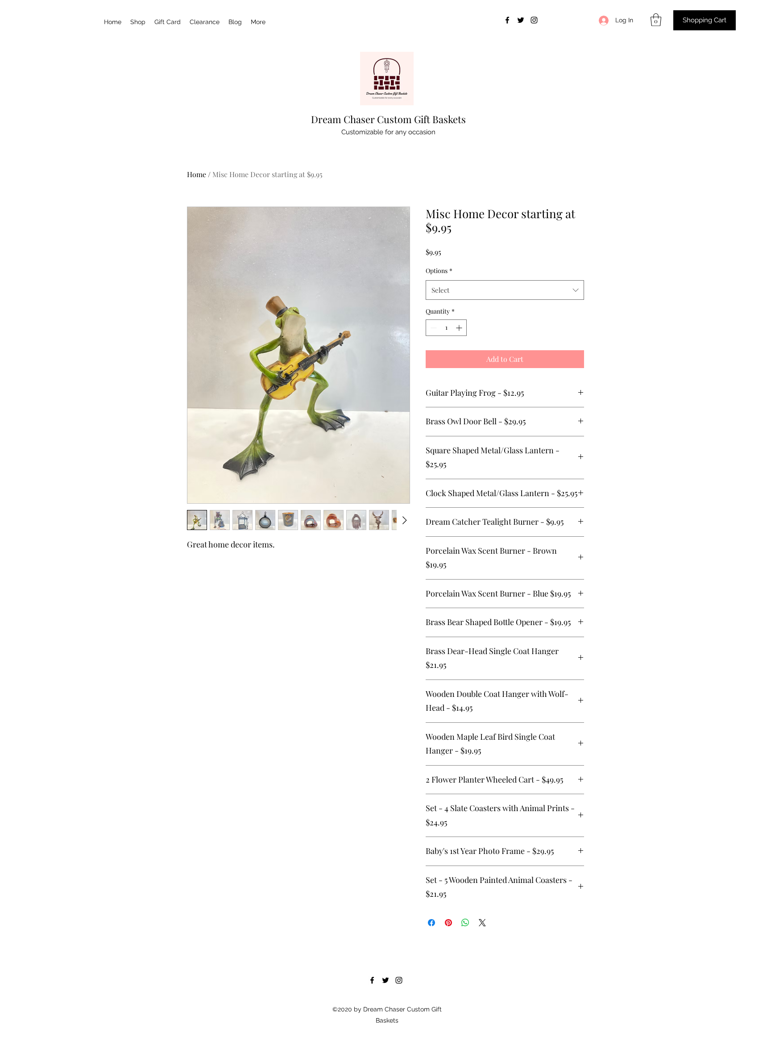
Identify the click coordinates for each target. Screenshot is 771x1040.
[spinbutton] (446, 328)
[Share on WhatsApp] (465, 922)
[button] (656, 19)
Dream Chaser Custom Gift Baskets (388, 119)
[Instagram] (534, 20)
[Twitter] (520, 20)
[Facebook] (507, 20)
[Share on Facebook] (431, 922)
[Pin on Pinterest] (448, 922)
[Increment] (459, 328)
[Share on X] (482, 922)
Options (439, 270)
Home (196, 174)
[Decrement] (432, 328)
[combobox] (505, 290)
